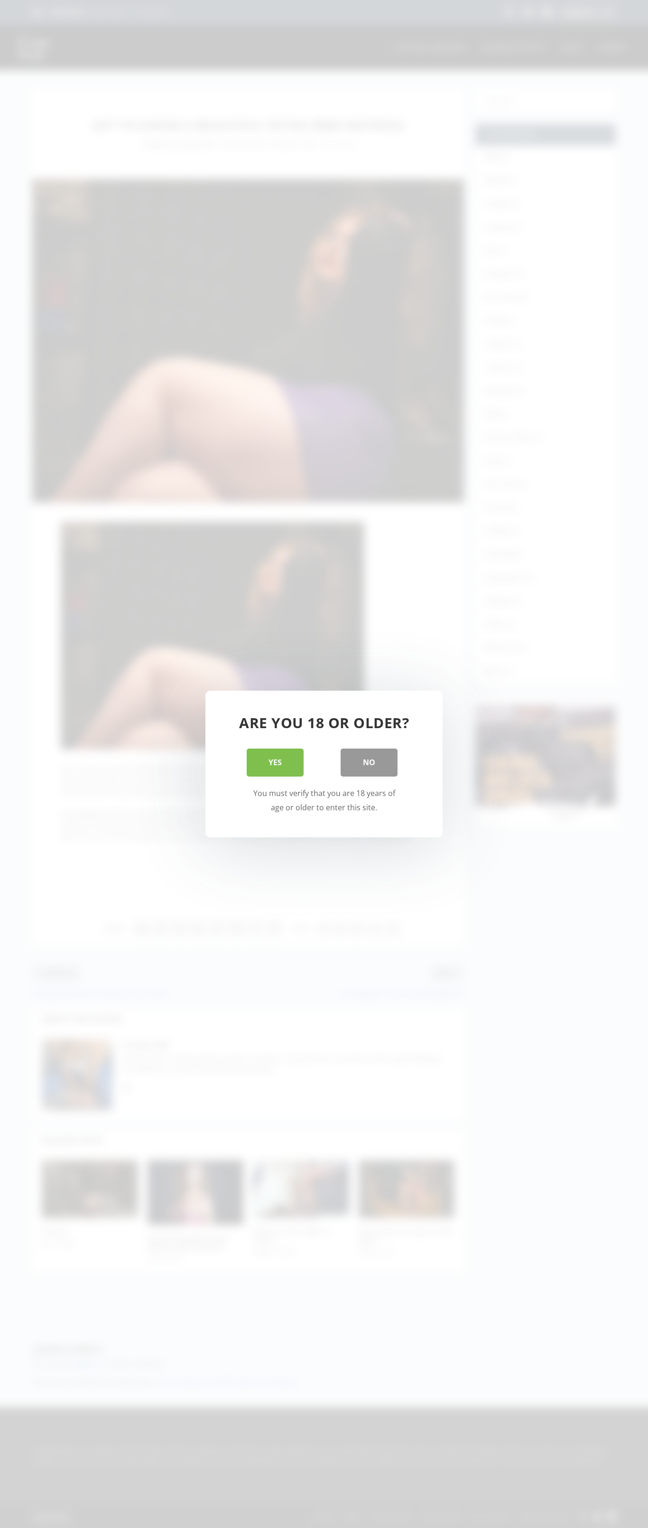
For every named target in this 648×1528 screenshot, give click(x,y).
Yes (275, 762)
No (369, 762)
